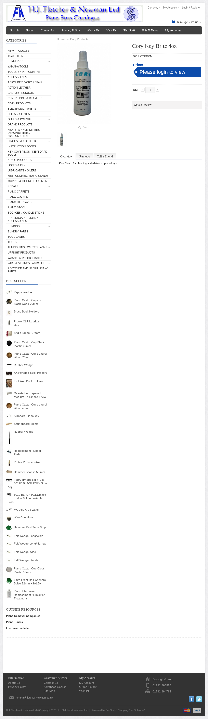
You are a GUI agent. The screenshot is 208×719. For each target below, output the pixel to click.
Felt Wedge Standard (27, 560)
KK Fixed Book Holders (28, 381)
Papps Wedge (23, 292)
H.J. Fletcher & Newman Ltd (72, 710)
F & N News (150, 30)
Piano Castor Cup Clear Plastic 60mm (29, 570)
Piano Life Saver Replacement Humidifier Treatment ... (29, 595)
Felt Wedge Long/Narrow (30, 543)
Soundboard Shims (26, 423)
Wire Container (23, 517)
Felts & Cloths (19, 114)
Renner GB (15, 61)
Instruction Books (22, 146)
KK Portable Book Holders (30, 372)
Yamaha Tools (18, 66)
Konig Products (20, 160)
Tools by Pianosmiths (24, 71)
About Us (93, 30)
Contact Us (48, 30)
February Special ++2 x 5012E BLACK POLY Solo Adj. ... (27, 483)
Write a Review (142, 104)
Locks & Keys (17, 165)
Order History (87, 686)
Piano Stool (17, 207)
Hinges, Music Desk (22, 141)
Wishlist (84, 690)
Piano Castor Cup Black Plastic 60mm (29, 344)
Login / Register (191, 7)
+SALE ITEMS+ (17, 56)
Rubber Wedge (23, 365)
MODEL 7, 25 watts (26, 509)
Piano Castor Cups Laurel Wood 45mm (30, 406)
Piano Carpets (18, 191)
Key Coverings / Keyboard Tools (27, 153)
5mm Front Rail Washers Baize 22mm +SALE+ (30, 581)
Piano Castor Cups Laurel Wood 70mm (30, 355)
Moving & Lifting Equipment (28, 181)
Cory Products (19, 103)
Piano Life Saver (20, 202)
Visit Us (111, 30)
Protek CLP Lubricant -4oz (27, 323)
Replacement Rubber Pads (27, 452)
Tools (12, 242)
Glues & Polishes (21, 119)
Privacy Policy (71, 30)
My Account (173, 30)
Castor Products (21, 92)
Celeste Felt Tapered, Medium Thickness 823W (30, 395)
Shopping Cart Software (130, 710)
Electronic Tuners (22, 108)
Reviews (84, 156)
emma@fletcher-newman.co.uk (34, 697)
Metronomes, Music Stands (28, 175)
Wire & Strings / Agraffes (27, 263)
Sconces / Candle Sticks (26, 212)
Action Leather (19, 87)
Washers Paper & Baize (25, 257)
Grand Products (20, 124)
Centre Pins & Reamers (25, 98)
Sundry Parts (18, 231)
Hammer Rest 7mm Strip (30, 527)
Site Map (49, 690)
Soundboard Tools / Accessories (23, 219)
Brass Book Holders (26, 311)
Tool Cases (16, 236)
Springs (14, 226)
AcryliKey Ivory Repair (25, 82)
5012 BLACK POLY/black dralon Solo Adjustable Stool (27, 498)
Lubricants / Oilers (22, 170)
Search (14, 30)
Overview (66, 156)
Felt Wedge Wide (25, 551)
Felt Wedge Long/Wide (28, 535)
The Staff (129, 30)
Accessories (17, 77)
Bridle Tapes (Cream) (27, 332)
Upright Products (21, 252)
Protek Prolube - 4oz (27, 462)
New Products (18, 50)
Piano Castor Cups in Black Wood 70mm (27, 302)
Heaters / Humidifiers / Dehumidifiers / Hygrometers (24, 132)
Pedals (13, 186)
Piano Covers (18, 196)
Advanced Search (55, 686)
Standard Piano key (26, 415)
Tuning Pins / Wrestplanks (27, 247)
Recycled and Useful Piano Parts (28, 270)
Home (30, 30)
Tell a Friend (105, 156)
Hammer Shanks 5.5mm (29, 472)
